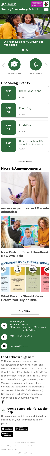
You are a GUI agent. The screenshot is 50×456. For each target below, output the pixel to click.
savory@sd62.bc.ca (19, 346)
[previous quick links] (3, 65)
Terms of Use (19, 446)
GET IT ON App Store (6, 429)
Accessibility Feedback (7, 434)
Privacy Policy (6, 446)
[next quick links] (46, 65)
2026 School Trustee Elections (18, 43)
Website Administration (9, 449)
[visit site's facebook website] (2, 402)
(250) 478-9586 (24, 336)
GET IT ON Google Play (20, 429)
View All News (25, 311)
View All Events (25, 161)
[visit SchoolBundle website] (25, 453)
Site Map (31, 446)
